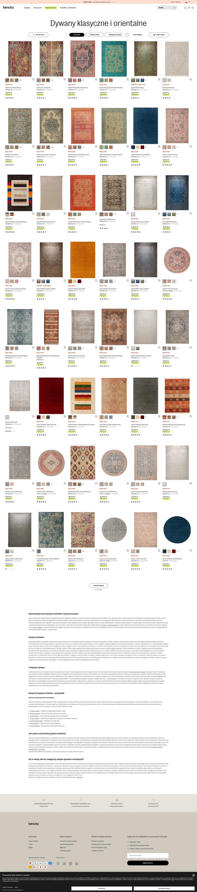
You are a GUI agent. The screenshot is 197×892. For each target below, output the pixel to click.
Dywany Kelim (34, 723)
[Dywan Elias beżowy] (177, 58)
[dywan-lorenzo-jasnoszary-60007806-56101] (142, 484)
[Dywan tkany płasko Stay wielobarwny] (114, 327)
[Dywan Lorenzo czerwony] (177, 125)
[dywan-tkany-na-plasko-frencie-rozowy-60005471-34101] (12, 348)
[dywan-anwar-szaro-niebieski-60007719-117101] (111, 281)
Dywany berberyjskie (36, 721)
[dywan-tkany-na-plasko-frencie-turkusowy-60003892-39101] (101, 80)
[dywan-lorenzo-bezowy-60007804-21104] (106, 484)
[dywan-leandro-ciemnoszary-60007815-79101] (138, 348)
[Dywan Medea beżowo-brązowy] (51, 260)
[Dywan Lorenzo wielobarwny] (51, 462)
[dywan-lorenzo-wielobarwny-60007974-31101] (169, 147)
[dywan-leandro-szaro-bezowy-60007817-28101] (133, 214)
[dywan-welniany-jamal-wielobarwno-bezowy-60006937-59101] (12, 214)
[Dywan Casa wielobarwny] (20, 58)
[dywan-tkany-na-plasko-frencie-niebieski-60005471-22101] (7, 348)
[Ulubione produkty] (185, 7)
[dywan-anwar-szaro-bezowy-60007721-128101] (70, 348)
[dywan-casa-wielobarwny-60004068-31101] (48, 80)
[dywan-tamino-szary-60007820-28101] (7, 417)
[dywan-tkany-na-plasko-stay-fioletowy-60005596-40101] (79, 80)
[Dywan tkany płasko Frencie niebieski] (114, 125)
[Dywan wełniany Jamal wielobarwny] (20, 192)
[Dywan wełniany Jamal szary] (145, 395)
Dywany (27, 8)
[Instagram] (70, 863)
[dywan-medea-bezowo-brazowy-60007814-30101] (38, 281)
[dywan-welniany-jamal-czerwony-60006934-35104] (174, 551)
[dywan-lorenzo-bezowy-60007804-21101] (138, 484)
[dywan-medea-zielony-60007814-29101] (133, 80)
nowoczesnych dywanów (138, 672)
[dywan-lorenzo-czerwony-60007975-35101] (12, 484)
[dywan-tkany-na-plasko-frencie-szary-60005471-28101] (16, 348)
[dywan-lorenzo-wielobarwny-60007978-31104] (101, 484)
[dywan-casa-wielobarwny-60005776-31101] (70, 551)
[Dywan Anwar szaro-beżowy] (114, 260)
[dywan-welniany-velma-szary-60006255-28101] (43, 214)
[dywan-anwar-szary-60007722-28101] (164, 348)
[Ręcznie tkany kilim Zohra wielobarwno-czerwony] (51, 327)
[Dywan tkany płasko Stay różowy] (82, 58)
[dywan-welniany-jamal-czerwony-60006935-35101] (79, 281)
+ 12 (20, 80)
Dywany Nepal (34, 716)
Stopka (31, 847)
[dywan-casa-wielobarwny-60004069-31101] (16, 80)
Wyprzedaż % (50, 8)
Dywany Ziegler (34, 718)
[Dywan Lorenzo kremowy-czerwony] (20, 260)
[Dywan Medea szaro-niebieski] (145, 260)
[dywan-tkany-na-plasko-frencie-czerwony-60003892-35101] (111, 80)
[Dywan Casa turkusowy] (51, 58)
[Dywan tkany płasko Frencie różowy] (114, 395)
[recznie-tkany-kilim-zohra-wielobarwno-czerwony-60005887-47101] (169, 417)
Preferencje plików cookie (99, 847)
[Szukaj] (174, 8)
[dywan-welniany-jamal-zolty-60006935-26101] (70, 281)
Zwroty (31, 844)
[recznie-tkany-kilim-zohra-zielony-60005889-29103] (48, 348)
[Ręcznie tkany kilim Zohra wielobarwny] (177, 395)
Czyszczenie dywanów (66, 844)
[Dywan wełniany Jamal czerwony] (51, 395)
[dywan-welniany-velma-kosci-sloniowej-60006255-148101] (48, 214)
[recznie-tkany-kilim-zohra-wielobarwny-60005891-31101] (70, 484)
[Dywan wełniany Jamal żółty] (82, 260)
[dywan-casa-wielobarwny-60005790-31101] (7, 80)
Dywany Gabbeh (35, 713)
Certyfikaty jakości (65, 851)
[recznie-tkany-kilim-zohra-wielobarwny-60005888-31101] (174, 417)
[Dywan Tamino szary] (20, 395)
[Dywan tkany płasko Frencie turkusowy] (114, 58)
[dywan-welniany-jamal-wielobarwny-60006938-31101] (7, 214)
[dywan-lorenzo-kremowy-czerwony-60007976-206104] (174, 281)
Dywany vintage (35, 726)
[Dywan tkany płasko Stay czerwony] (82, 125)
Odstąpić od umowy (98, 851)
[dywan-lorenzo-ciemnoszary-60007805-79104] (101, 551)
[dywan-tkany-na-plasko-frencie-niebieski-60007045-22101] (38, 551)
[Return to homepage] (8, 7)
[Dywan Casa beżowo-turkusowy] (51, 125)
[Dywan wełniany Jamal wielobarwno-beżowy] (82, 395)
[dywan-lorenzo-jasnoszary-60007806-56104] (111, 484)
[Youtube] (64, 863)
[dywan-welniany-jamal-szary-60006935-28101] (48, 417)
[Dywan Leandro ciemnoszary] (20, 529)
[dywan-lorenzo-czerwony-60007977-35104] (164, 281)
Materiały (63, 847)
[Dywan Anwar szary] (177, 327)
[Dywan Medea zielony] (145, 58)
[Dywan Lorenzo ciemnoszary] (20, 462)
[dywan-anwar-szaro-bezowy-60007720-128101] (101, 281)
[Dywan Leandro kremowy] (177, 462)
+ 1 (177, 147)
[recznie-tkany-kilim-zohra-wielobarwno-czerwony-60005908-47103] (38, 348)
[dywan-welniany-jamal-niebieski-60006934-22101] (133, 147)
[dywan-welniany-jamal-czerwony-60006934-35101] (142, 147)
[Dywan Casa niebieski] (20, 125)
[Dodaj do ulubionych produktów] (33, 79)
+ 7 (146, 80)
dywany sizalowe (37, 627)
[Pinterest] (58, 863)
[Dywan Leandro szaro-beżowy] (145, 192)
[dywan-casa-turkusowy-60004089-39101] (12, 80)
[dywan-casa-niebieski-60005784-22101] (7, 147)
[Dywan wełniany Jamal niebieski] (145, 125)
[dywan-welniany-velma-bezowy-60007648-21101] (38, 214)
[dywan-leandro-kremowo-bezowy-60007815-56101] (133, 348)
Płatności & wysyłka (98, 841)
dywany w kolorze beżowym (110, 625)
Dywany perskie (35, 711)
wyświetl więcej (98, 585)
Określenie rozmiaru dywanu (68, 841)
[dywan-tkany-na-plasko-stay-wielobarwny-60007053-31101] (101, 348)
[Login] (189, 7)
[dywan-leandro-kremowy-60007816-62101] (164, 484)
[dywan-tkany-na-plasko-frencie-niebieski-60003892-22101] (106, 80)
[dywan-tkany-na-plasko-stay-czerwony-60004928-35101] (75, 80)
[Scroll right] (127, 35)
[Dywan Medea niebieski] (177, 192)
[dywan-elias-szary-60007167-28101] (169, 80)
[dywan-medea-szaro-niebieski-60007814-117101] (138, 80)
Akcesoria (38, 8)
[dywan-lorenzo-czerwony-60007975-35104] (106, 551)
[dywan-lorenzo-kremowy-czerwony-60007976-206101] (174, 147)
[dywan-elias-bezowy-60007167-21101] (164, 80)
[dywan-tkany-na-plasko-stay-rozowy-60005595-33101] (70, 80)
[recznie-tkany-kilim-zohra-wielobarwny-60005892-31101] (164, 417)
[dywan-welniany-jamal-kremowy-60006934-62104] (169, 551)
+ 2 (83, 80)
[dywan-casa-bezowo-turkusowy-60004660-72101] (38, 147)
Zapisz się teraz (148, 863)
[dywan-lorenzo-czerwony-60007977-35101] (164, 147)
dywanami (80, 777)
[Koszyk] (192, 7)
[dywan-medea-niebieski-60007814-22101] (142, 80)
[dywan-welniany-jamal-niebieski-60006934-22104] (164, 551)
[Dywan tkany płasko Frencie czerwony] (82, 192)
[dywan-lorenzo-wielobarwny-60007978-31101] (133, 484)
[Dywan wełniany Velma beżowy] (51, 192)
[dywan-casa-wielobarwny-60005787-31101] (101, 214)
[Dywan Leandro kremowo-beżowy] (145, 327)
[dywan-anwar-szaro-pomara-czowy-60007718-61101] (106, 281)
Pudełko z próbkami (68, 8)
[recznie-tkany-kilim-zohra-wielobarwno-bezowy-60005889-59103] (43, 348)
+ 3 (177, 417)
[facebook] (76, 863)
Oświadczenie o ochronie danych (101, 844)
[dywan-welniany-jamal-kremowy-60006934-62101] (138, 147)
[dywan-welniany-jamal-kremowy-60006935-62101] (75, 281)
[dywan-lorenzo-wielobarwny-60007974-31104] (169, 281)
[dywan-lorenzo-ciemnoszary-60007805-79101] (7, 484)
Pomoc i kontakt (175, 2)
